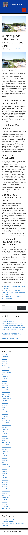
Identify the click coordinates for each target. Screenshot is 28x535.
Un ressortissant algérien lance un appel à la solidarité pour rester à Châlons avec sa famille (13, 329)
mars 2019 (4, 486)
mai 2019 (4, 484)
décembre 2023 (6, 418)
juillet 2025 (5, 376)
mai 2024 (4, 407)
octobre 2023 (5, 422)
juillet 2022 (5, 451)
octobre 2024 (5, 396)
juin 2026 (4, 359)
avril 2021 (4, 475)
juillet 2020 (5, 480)
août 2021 (4, 469)
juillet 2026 (5, 356)
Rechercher (5, 305)
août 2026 (4, 354)
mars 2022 (5, 460)
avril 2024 (4, 409)
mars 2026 (5, 365)
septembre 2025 (6, 372)
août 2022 (4, 449)
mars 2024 (5, 411)
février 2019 (5, 488)
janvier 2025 (5, 389)
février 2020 (5, 482)
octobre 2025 (5, 370)
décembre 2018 (6, 491)
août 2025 (4, 374)
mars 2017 (4, 493)
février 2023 (5, 440)
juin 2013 (4, 504)
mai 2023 (4, 433)
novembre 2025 (6, 367)
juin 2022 (4, 453)
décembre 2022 (6, 442)
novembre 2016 (6, 495)
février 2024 (5, 414)
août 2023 (4, 427)
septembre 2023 (6, 425)
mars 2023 (5, 438)
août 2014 (4, 502)
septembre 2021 (6, 466)
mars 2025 (5, 385)
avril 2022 (4, 458)
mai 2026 (4, 361)
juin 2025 (4, 378)
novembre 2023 (6, 420)
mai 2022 (4, 455)
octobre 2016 (5, 497)
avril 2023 (4, 436)
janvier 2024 (5, 416)
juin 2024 (4, 405)
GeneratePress (14, 533)
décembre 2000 (6, 508)
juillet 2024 (5, 403)
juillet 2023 (5, 429)
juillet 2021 (5, 471)
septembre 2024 (6, 398)
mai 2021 (4, 473)
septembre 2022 (6, 447)
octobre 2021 (5, 464)
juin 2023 (4, 431)
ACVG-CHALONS (17, 5)
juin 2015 (4, 500)
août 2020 (4, 477)
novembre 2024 (6, 394)
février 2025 (5, 387)
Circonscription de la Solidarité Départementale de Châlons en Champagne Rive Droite (13, 292)
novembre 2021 (6, 462)
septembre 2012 (6, 506)
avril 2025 (4, 383)
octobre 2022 (5, 444)
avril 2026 (4, 363)
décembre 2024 (6, 392)
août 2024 (4, 400)
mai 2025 (4, 381)
